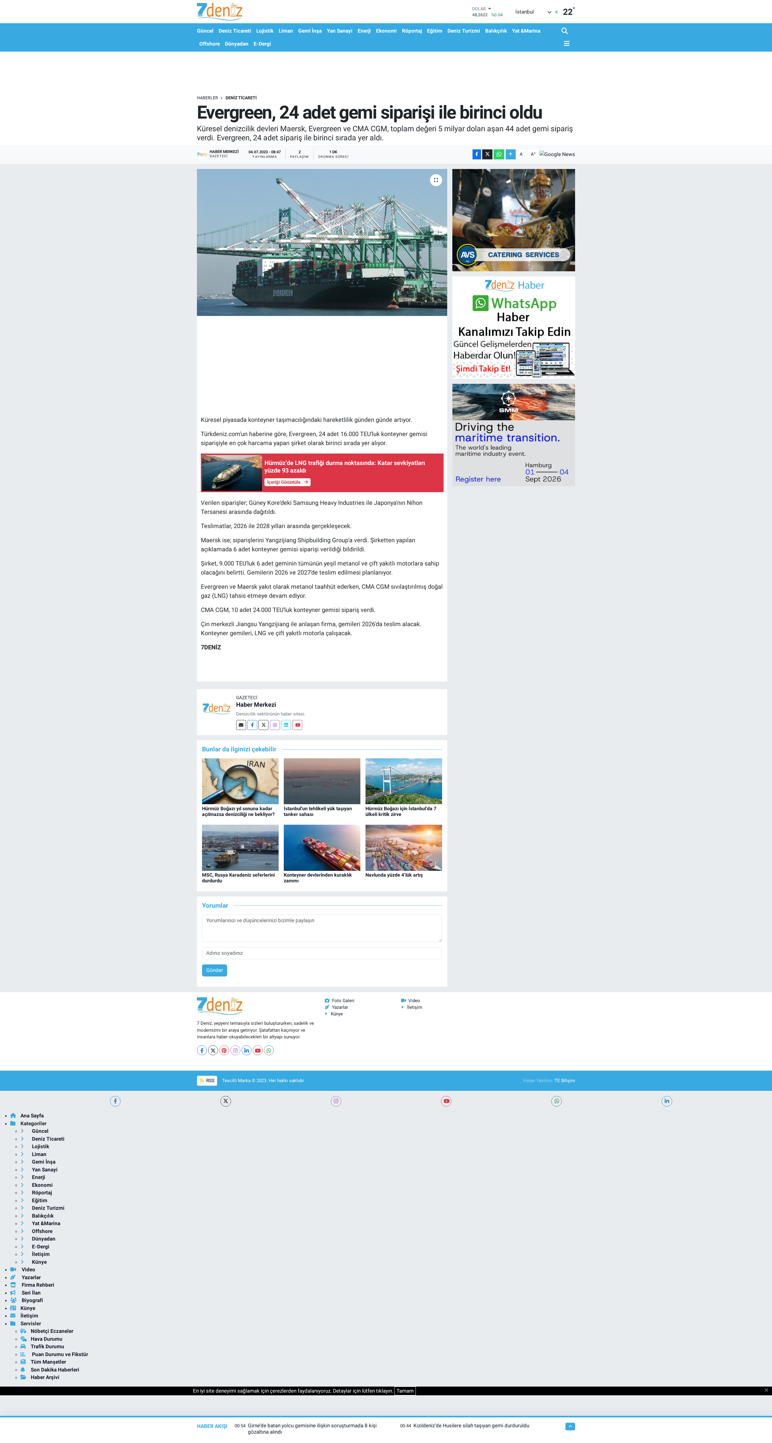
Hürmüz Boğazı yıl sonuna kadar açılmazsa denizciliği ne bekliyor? (238, 811)
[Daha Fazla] (511, 154)
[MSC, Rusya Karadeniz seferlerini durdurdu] (240, 847)
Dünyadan (236, 44)
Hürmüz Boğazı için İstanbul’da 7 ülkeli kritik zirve (400, 811)
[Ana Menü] (566, 43)
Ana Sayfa (32, 1116)
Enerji (364, 31)
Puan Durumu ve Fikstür (59, 1354)
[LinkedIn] (247, 1050)
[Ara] (565, 31)
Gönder (214, 970)
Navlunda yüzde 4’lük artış (394, 875)
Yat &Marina (526, 31)
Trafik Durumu (47, 1346)
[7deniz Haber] (219, 11)
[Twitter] (263, 725)
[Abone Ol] (557, 154)
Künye (337, 1014)
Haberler (207, 97)
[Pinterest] (224, 1050)
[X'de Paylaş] (487, 154)
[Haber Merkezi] (216, 708)
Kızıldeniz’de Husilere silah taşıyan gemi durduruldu (471, 1425)
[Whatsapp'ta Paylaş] (499, 154)
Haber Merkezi (256, 704)
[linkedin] (667, 1101)
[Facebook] (252, 725)
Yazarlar (340, 1007)
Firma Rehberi (37, 1285)
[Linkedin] (286, 725)
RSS (209, 1080)
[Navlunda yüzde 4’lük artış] (403, 847)
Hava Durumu (46, 1339)
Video (414, 1000)
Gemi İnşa (310, 31)
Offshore (209, 44)
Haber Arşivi (45, 1377)
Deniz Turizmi (464, 31)
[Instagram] (275, 725)
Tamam (405, 1391)
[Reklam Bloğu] (513, 220)
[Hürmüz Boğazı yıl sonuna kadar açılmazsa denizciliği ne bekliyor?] (240, 781)
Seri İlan (31, 1293)
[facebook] (115, 1101)
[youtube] (446, 1101)
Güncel (205, 31)
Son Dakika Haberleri (55, 1370)
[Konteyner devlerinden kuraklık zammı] (322, 847)
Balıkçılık (496, 31)
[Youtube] (297, 725)
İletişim (414, 1007)
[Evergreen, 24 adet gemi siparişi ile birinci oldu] (322, 242)
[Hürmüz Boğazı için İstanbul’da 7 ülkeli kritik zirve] (403, 781)
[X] (213, 1050)
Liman (286, 31)
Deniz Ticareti (235, 31)
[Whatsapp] (269, 1050)
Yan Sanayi (340, 31)
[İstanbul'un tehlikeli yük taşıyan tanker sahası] (322, 781)
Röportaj (412, 31)
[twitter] (225, 1101)
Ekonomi (386, 31)
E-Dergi (262, 44)
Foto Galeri (343, 1000)
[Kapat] (768, 1390)
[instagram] (336, 1101)
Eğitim (434, 31)
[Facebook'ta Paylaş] (477, 154)
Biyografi (32, 1300)
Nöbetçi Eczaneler (52, 1331)
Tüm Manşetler (48, 1362)
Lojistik (265, 31)
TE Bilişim (565, 1080)
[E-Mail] (241, 725)
